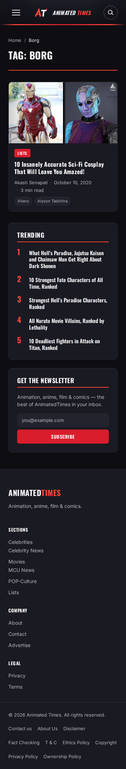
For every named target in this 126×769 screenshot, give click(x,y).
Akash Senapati (31, 182)
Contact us (20, 728)
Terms (15, 687)
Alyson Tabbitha (52, 201)
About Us (47, 728)
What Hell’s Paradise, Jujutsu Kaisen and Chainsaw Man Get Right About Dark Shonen (66, 259)
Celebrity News (25, 550)
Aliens (23, 201)
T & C (51, 742)
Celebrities (20, 542)
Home (14, 40)
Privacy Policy (23, 756)
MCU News (21, 570)
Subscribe (63, 436)
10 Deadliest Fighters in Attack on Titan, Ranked (64, 344)
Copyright (106, 742)
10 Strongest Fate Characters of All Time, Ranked (66, 283)
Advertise (19, 645)
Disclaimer (74, 728)
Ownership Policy (62, 756)
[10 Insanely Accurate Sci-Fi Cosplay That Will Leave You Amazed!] (63, 112)
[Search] (111, 13)
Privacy (17, 675)
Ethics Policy (76, 742)
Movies (16, 562)
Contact (17, 634)
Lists (22, 153)
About (15, 623)
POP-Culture (22, 581)
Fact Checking (24, 742)
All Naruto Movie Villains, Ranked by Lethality (66, 324)
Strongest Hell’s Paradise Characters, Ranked (68, 303)
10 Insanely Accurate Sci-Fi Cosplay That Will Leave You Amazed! (59, 168)
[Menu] (16, 12)
